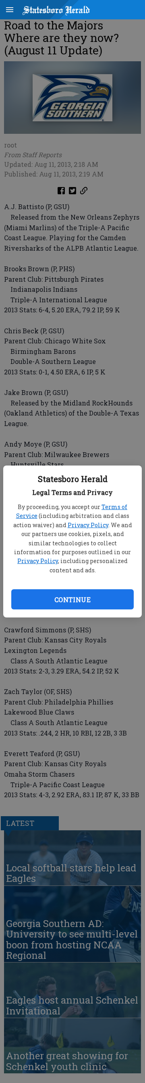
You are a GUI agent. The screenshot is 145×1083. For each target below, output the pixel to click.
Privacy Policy (88, 525)
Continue (72, 599)
